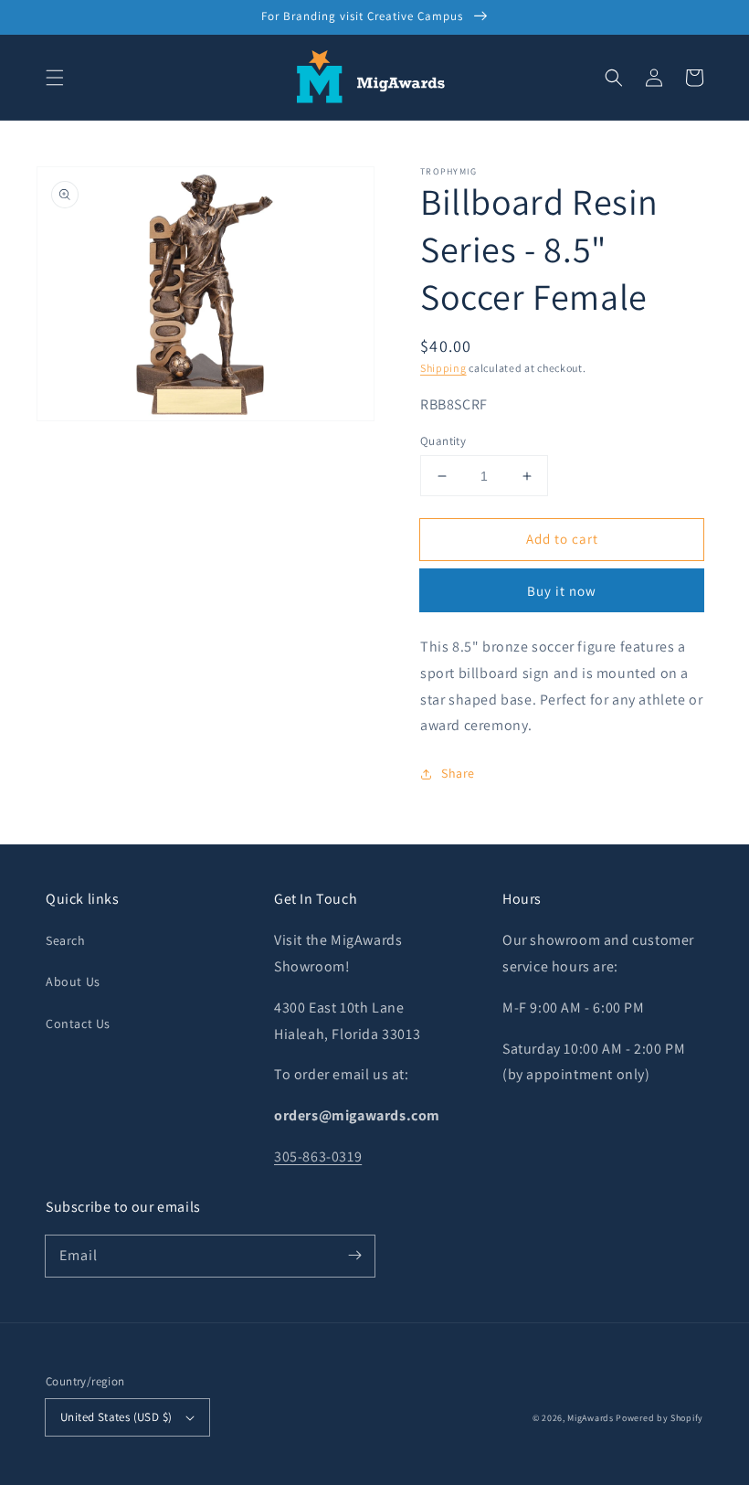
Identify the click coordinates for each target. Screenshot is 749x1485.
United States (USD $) (116, 1417)
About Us (73, 981)
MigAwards (590, 1418)
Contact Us (78, 1023)
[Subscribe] (354, 1256)
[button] (55, 78)
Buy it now (561, 590)
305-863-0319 (318, 1156)
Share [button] (458, 773)
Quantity (443, 441)
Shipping (443, 368)
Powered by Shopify (659, 1418)
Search (66, 940)
